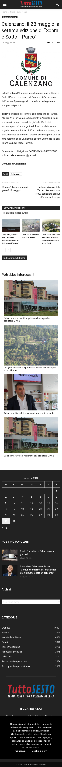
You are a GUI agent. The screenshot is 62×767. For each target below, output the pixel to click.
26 (31, 514)
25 (22, 514)
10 (14, 502)
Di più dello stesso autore (15, 213)
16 (6, 508)
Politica (5, 632)
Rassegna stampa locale (14, 661)
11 (22, 502)
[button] (57, 4)
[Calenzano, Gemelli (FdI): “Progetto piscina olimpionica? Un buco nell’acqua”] (11, 225)
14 (48, 502)
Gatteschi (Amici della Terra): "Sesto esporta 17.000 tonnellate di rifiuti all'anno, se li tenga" (47, 192)
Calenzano (16, 174)
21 (48, 508)
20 (40, 508)
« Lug (4, 527)
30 (6, 521)
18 (22, 508)
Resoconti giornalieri (12, 651)
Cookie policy (39, 751)
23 (6, 514)
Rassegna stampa (11, 646)
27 (40, 514)
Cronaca (6, 627)
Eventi (5, 642)
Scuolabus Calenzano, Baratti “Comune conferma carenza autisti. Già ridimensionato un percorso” (38, 569)
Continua (20, 751)
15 (56, 502)
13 (40, 502)
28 (48, 514)
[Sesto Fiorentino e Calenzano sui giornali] (9, 555)
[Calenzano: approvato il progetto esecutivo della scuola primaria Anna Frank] (51, 225)
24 (14, 514)
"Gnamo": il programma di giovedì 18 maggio (15, 189)
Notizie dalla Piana (10, 17)
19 (31, 508)
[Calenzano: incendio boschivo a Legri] (31, 225)
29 (56, 514)
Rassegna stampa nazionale (16, 666)
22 (56, 508)
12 (31, 502)
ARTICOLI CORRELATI (14, 208)
